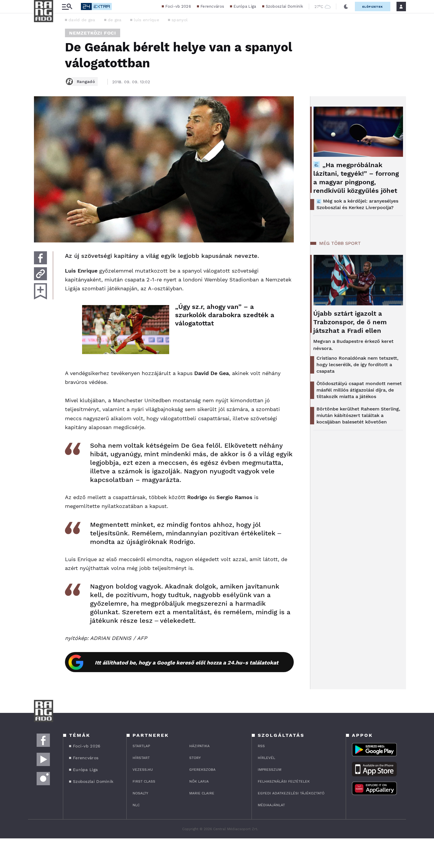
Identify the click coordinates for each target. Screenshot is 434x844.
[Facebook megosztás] (40, 257)
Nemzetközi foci (92, 33)
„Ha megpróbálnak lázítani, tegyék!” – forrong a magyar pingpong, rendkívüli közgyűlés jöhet (356, 177)
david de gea (81, 19)
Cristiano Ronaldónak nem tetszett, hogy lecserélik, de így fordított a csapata (357, 364)
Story (195, 758)
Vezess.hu (143, 770)
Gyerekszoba (202, 770)
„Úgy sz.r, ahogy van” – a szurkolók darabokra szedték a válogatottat (224, 315)
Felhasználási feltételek (284, 781)
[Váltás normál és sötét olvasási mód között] (346, 6)
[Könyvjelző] (40, 291)
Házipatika (199, 746)
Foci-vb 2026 (178, 6)
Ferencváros (212, 6)
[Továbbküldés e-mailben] (40, 273)
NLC (136, 805)
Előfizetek (372, 6)
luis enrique (146, 19)
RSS (261, 746)
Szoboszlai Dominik (284, 6)
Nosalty (140, 793)
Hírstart (141, 758)
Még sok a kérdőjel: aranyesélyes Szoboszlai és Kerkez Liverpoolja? (357, 204)
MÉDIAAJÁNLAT (271, 805)
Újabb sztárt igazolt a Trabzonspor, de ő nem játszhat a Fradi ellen (350, 322)
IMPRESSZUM (269, 770)
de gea (115, 19)
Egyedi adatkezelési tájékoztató (291, 793)
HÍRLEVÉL (266, 758)
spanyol (179, 19)
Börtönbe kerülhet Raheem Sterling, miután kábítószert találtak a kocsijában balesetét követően (358, 415)
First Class (144, 781)
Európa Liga (245, 6)
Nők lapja (199, 781)
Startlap (141, 746)
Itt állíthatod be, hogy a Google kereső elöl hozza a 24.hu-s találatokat (186, 662)
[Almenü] (67, 6)
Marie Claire (201, 793)
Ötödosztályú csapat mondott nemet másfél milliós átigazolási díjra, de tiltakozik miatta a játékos (359, 390)
